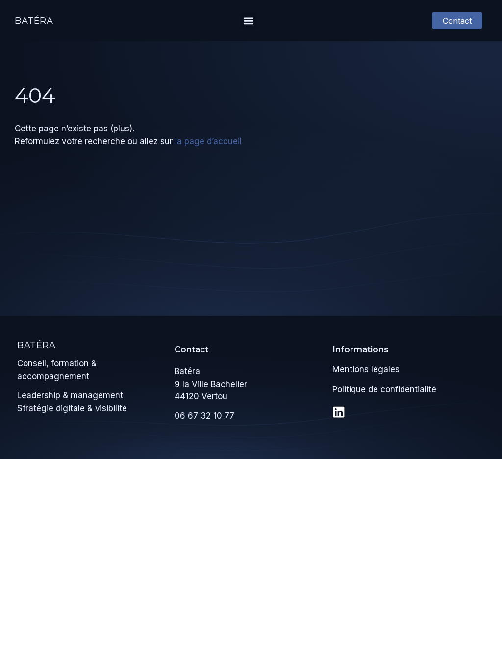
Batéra (34, 20)
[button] (249, 21)
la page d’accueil (208, 141)
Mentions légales (366, 369)
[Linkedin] (338, 412)
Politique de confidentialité (384, 389)
